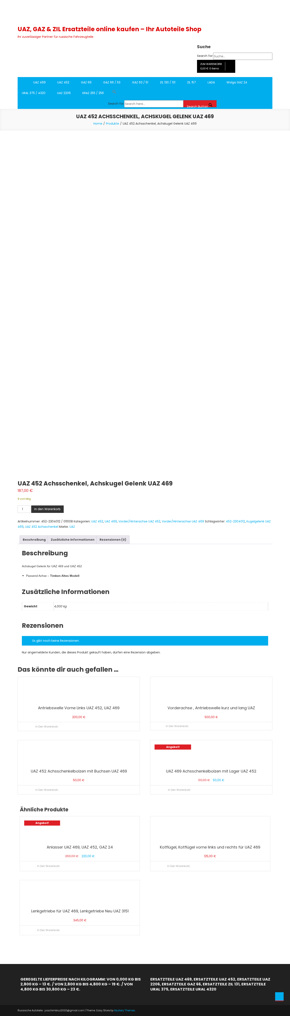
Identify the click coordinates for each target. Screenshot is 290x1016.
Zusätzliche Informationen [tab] (72, 540)
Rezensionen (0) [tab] (113, 540)
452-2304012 (235, 521)
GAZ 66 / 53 (111, 82)
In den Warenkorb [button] (46, 726)
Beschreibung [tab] (34, 540)
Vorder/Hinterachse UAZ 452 (139, 521)
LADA (211, 82)
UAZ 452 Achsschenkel (41, 527)
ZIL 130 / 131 (167, 82)
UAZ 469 (39, 82)
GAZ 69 (86, 82)
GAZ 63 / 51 (140, 82)
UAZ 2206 (64, 93)
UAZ (72, 527)
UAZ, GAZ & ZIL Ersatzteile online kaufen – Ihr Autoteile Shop (109, 29)
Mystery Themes (124, 1010)
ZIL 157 (191, 82)
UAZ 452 (63, 82)
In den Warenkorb (47, 509)
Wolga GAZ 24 (237, 82)
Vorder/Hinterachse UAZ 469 (183, 521)
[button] (162, 93)
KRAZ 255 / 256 (93, 93)
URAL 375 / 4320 (33, 93)
